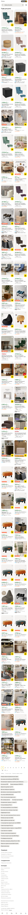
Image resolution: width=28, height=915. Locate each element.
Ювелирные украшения (6, 897)
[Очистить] (22, 5)
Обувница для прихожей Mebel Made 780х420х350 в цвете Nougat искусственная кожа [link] (7, 356)
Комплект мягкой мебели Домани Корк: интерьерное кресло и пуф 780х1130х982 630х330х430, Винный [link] (20, 204)
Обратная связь (4, 902)
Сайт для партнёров (5, 857)
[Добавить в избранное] (12, 11)
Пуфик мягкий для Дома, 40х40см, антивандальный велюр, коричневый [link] (7, 305)
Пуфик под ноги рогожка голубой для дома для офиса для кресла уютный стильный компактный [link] (20, 305)
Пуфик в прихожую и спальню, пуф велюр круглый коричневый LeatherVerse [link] (6, 460)
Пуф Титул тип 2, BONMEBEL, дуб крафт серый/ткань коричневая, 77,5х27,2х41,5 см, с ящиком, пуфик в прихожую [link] (7, 659)
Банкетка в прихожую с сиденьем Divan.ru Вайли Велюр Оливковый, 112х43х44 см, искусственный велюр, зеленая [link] (20, 407)
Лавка (11, 913)
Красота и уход (4, 882)
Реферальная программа (6, 862)
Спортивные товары (5, 890)
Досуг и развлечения (5, 868)
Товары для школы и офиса (6, 889)
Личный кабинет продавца (6, 852)
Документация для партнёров (7, 855)
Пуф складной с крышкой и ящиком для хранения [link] (7, 709)
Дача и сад (3, 885)
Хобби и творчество (5, 883)
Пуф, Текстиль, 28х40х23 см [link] (7, 179)
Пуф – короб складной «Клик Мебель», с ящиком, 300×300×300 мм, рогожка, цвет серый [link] (20, 487)
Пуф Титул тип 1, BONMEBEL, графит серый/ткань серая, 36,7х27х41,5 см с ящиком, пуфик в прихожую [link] (20, 685)
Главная (2, 913)
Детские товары (4, 896)
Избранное (16, 913)
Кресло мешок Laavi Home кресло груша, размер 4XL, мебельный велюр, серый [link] (7, 608)
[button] (26, 5)
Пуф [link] (16, 129)
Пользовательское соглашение (7, 900)
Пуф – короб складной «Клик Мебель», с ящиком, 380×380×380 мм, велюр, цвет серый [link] (7, 255)
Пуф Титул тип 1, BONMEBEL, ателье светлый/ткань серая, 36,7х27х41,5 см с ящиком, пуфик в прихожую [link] (20, 709)
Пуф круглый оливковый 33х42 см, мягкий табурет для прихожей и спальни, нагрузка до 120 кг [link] (20, 561)
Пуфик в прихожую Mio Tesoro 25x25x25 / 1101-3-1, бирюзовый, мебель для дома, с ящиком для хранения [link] (7, 80)
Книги (2, 887)
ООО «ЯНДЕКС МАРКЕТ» (9, 908)
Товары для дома (4, 878)
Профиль (25, 913)
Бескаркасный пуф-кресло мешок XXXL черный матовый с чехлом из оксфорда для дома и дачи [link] (7, 331)
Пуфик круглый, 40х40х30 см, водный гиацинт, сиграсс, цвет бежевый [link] (7, 55)
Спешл (7, 913)
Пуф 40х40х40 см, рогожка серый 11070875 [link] (20, 80)
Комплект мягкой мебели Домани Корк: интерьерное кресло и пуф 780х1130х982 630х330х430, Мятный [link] (7, 154)
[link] (9, 777)
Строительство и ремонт (6, 894)
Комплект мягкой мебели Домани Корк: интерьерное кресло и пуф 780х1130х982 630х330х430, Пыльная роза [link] (20, 55)
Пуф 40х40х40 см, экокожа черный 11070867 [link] (7, 105)
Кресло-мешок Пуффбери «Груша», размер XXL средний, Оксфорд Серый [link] (7, 685)
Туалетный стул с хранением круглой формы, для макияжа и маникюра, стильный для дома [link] (20, 659)
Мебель (2, 869)
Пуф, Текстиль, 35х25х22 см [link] (7, 486)
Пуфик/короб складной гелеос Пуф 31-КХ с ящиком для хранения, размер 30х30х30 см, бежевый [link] (20, 229)
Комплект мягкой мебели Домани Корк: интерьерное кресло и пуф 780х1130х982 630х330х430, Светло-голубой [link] (20, 105)
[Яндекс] (10, 910)
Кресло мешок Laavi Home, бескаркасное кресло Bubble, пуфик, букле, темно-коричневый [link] (7, 434)
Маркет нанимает (4, 904)
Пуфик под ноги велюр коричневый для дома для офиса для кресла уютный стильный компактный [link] (7, 229)
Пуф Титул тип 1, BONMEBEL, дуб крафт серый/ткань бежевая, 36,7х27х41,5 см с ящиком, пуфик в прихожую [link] (7, 513)
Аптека (2, 880)
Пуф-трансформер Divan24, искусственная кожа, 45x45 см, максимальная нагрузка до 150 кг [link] (20, 434)
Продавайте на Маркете (6, 854)
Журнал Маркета (4, 906)
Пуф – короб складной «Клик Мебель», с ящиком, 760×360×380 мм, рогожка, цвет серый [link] (7, 130)
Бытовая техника (4, 871)
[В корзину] (12, 24)
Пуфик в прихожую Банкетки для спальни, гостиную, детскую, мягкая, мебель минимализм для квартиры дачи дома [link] (7, 204)
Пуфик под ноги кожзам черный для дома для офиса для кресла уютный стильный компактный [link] (20, 608)
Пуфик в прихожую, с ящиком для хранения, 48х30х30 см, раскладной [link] (20, 537)
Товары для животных (5, 892)
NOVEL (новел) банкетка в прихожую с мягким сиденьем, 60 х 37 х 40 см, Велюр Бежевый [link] (20, 460)
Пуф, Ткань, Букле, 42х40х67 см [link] (18, 30)
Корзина (21, 913)
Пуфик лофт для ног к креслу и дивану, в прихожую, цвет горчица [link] (7, 758)
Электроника (4, 875)
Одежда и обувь (4, 876)
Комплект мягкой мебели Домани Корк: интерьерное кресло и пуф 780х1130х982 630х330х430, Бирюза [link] (7, 30)
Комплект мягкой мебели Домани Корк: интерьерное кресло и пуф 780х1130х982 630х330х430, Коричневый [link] (20, 255)
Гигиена (2, 873)
